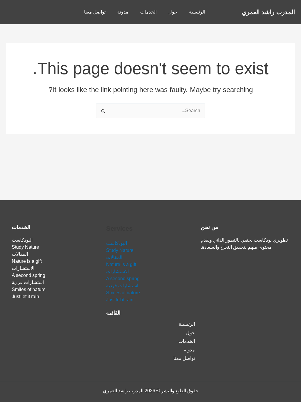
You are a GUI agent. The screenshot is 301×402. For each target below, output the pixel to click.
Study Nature (119, 250)
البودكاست (116, 243)
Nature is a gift (121, 264)
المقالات (114, 257)
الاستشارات (117, 271)
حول (172, 11)
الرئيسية (197, 11)
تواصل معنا (95, 11)
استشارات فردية (122, 285)
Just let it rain (119, 299)
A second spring (123, 278)
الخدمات (148, 11)
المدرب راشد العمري (268, 12)
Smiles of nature (123, 292)
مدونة (122, 11)
